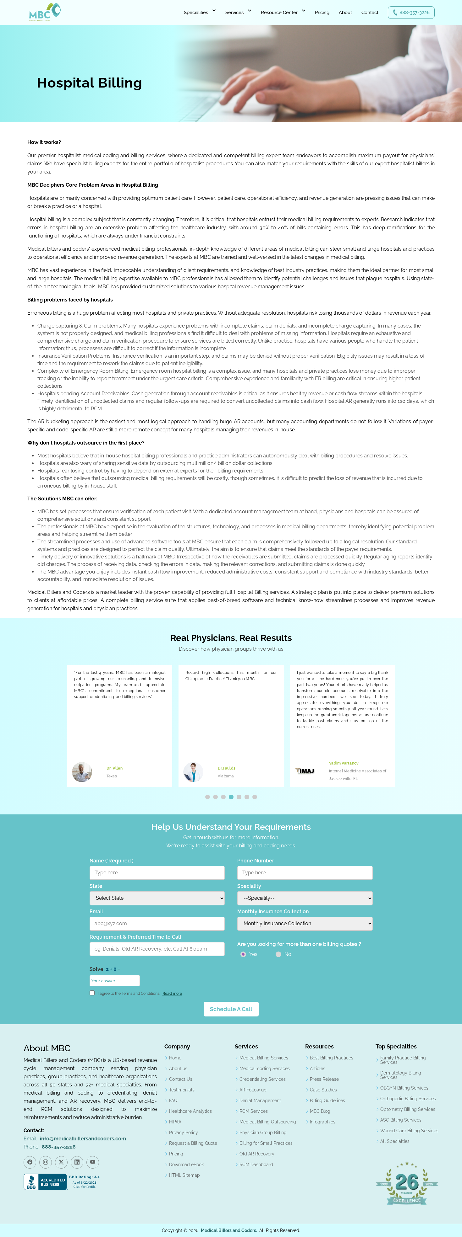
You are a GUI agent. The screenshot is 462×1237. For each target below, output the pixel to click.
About (345, 12)
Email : (75, 1139)
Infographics (322, 1122)
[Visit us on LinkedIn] (77, 1162)
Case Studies (323, 1090)
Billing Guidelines (327, 1100)
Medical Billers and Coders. (229, 1230)
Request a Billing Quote (193, 1143)
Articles (317, 1068)
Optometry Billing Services (407, 1109)
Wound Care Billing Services (409, 1130)
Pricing (322, 12)
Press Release (324, 1079)
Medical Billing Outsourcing (267, 1122)
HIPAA (175, 1122)
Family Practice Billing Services (403, 1060)
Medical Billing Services (263, 1058)
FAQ (173, 1100)
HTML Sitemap (184, 1175)
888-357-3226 (414, 12)
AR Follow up (253, 1090)
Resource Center (279, 12)
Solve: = (105, 969)
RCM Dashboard (256, 1164)
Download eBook (186, 1164)
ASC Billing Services (400, 1120)
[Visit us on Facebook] (30, 1162)
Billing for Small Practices (266, 1143)
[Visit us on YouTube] (92, 1162)
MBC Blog (320, 1111)
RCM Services (253, 1111)
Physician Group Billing (263, 1132)
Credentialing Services (262, 1079)
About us (178, 1068)
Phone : (50, 1147)
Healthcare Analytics (190, 1111)
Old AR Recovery (256, 1154)
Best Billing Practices (331, 1058)
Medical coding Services (264, 1068)
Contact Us (180, 1079)
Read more (172, 993)
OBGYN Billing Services (404, 1088)
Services (234, 12)
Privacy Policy (183, 1132)
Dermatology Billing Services (400, 1075)
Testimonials (182, 1090)
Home (175, 1058)
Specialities (196, 12)
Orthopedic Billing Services (408, 1098)
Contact (369, 12)
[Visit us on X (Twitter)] (61, 1162)
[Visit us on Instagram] (45, 1162)
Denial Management (260, 1100)
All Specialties (395, 1141)
